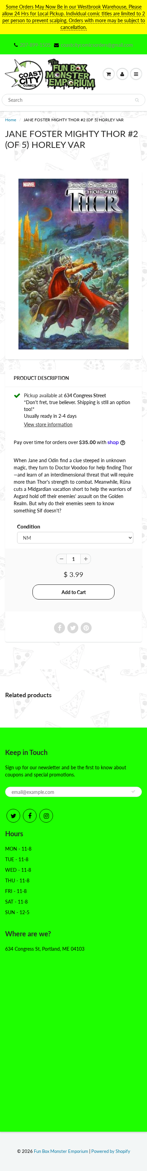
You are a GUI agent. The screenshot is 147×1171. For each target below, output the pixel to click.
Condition (28, 526)
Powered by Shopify (110, 1151)
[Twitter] (13, 816)
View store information (48, 424)
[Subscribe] (133, 791)
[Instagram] (46, 816)
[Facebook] (30, 816)
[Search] (137, 100)
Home (10, 119)
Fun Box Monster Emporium (61, 1151)
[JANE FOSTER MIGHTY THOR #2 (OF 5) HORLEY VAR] (73, 264)
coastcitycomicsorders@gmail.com (97, 45)
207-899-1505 (35, 45)
